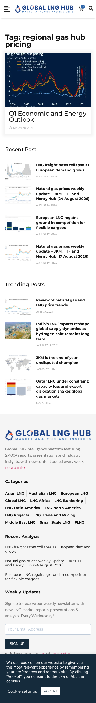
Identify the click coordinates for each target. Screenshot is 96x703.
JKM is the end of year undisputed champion (57, 360)
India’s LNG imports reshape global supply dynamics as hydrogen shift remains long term (63, 331)
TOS (42, 653)
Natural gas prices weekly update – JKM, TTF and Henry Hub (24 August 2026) (62, 193)
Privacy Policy (60, 653)
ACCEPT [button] (50, 691)
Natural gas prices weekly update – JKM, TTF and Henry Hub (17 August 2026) (62, 251)
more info (15, 467)
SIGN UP (17, 643)
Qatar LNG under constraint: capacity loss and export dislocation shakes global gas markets (62, 389)
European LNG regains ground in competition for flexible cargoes (60, 222)
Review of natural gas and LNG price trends (60, 303)
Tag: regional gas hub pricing (45, 41)
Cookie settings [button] (22, 691)
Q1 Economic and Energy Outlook (47, 116)
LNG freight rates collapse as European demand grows (62, 167)
